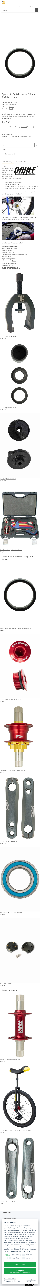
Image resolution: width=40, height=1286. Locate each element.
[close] (3, 27)
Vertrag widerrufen (9, 1219)
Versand (24, 127)
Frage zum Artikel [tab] (21, 162)
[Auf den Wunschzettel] (3, 31)
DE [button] (20, 6)
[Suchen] (36, 10)
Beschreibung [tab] (7, 162)
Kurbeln (11, 107)
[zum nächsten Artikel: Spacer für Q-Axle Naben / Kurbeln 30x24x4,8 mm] (4, 14)
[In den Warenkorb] (3, 24)
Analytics (15, 1258)
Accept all (20, 1271)
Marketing (29, 1258)
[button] (24, 6)
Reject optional (20, 1265)
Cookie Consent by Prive (31, 1280)
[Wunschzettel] (26, 6)
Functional (29, 1255)
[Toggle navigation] (36, 6)
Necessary (15, 1255)
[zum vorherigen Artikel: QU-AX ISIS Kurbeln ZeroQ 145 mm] (8, 14)
